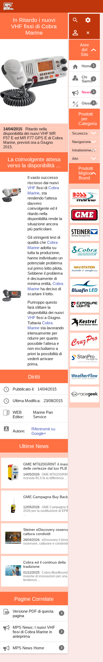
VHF (31, 187)
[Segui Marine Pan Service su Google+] (63, 414)
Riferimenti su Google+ (43, 431)
